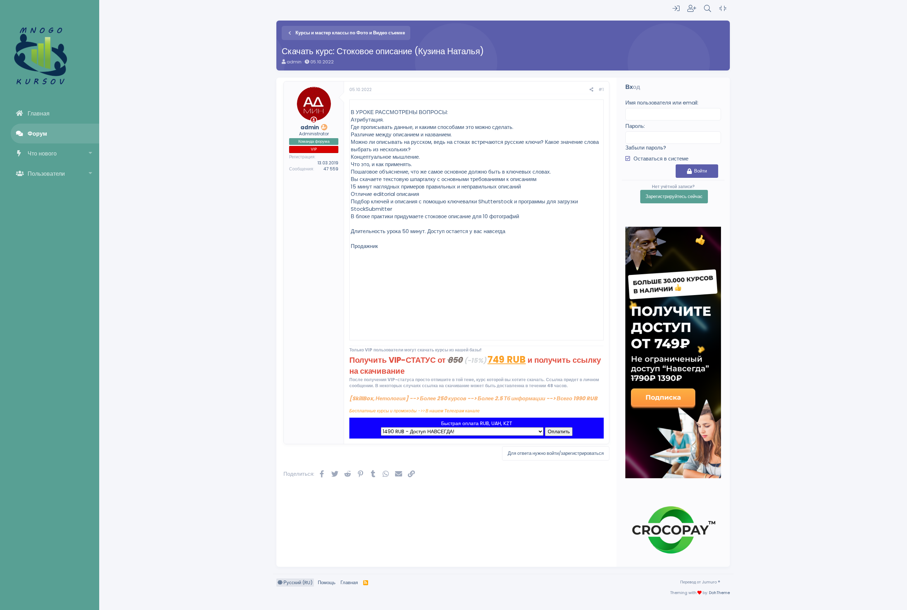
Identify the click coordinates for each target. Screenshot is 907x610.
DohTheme (719, 592)
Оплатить (559, 431)
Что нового (42, 153)
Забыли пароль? (645, 147)
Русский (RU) (297, 582)
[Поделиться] (591, 90)
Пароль (634, 126)
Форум (37, 134)
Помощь (327, 582)
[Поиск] (707, 8)
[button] (90, 153)
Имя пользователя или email (661, 102)
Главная (39, 113)
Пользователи (46, 174)
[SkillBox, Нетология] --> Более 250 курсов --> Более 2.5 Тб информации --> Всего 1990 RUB (473, 398)
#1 (601, 89)
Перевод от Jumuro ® (700, 582)
